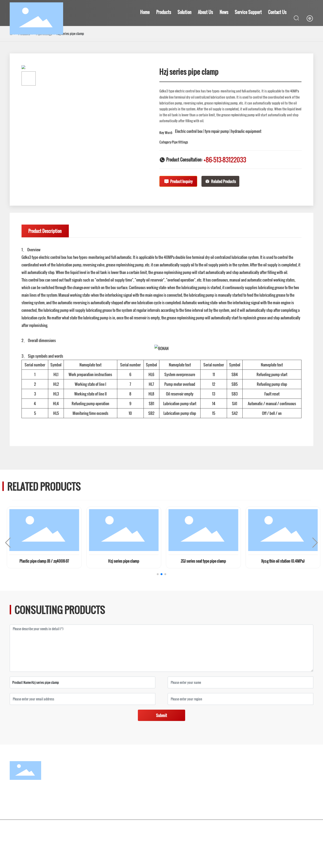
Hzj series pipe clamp (121, 561)
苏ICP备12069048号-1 (219, 827)
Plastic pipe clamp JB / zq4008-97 (42, 561)
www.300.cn (299, 827)
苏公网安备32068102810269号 (267, 827)
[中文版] (309, 17)
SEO (295, 832)
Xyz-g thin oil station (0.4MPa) (281, 561)
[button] (158, 574)
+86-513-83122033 (225, 159)
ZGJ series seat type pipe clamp (201, 561)
